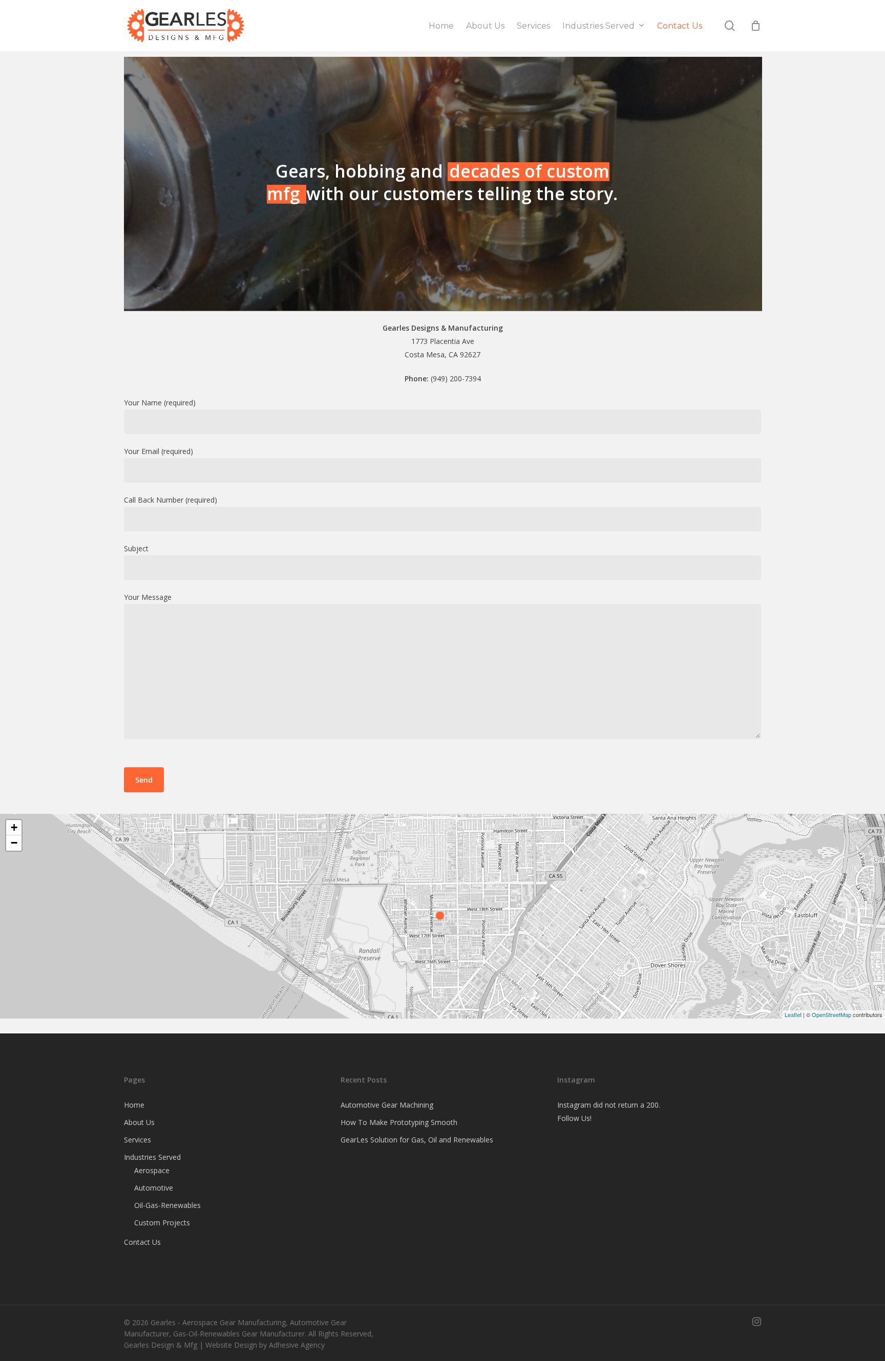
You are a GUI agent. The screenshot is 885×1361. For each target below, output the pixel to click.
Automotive (153, 1188)
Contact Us (142, 1242)
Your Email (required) (158, 451)
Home (134, 1105)
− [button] (14, 842)
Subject (136, 548)
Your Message (148, 597)
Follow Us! (574, 1118)
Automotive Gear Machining (387, 1105)
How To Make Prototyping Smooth (399, 1122)
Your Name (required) (160, 402)
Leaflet (793, 1014)
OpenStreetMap (831, 1014)
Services (137, 1139)
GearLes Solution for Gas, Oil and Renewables (417, 1139)
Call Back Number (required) (170, 500)
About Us (139, 1122)
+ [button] (14, 827)
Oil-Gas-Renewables (167, 1205)
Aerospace (152, 1170)
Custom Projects (162, 1222)
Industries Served (152, 1157)
